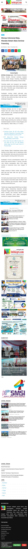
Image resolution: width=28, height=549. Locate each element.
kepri (3, 495)
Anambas (4, 483)
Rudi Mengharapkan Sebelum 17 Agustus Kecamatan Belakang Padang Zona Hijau (16, 217)
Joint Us (3, 538)
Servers (3, 536)
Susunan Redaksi (5, 525)
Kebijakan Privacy (5, 533)
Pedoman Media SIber (6, 527)
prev (1, 377)
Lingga (4, 490)
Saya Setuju (17, 545)
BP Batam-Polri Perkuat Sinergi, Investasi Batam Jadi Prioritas (13, 137)
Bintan (3, 485)
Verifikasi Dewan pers (6, 529)
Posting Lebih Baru (6, 235)
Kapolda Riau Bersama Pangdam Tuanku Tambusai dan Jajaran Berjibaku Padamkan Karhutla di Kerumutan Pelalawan (17, 426)
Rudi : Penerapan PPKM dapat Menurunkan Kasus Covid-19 (16, 211)
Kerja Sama (3, 535)
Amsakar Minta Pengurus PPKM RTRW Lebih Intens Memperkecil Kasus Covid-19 (16, 229)
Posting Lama (23, 235)
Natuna (4, 493)
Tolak (24, 545)
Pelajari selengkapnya (6, 547)
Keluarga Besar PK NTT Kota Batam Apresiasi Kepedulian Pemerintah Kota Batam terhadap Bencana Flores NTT (13, 133)
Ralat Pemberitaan (5, 466)
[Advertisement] (14, 450)
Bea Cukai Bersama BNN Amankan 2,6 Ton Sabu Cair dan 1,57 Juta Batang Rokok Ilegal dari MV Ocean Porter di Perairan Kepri (13, 143)
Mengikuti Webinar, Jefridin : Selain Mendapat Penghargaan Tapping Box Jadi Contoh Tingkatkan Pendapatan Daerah (17, 223)
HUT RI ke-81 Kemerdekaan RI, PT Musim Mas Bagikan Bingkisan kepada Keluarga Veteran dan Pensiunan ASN (17, 418)
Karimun (4, 488)
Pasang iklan (4, 531)
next (2, 377)
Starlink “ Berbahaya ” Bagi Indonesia (10, 473)
